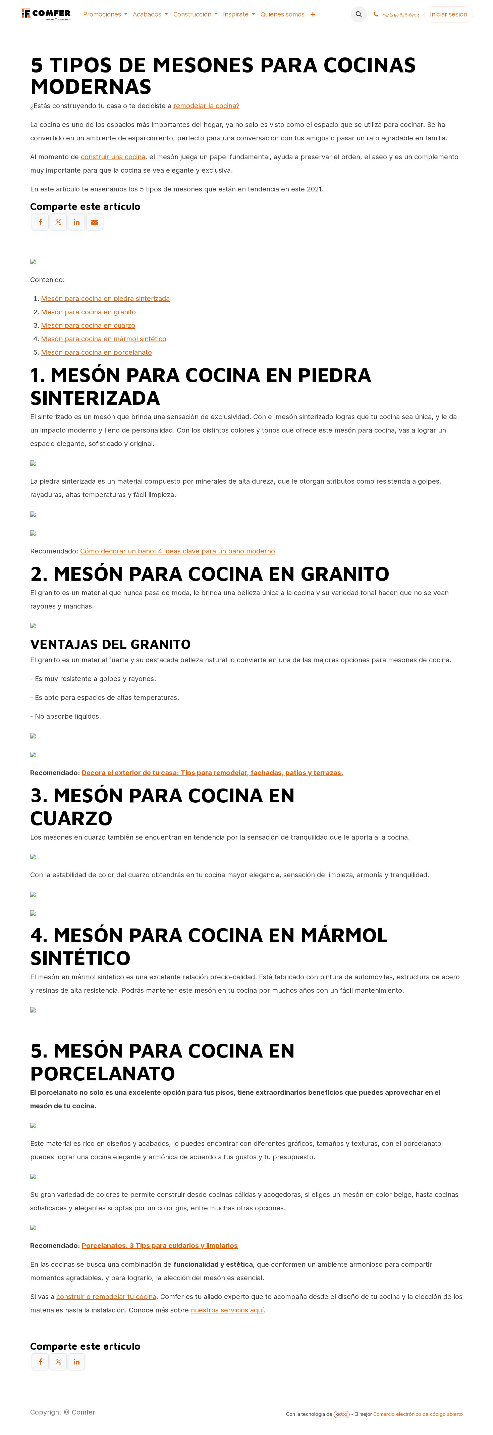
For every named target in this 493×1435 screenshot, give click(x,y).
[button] (359, 14)
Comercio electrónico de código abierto (418, 1414)
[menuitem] (105, 14)
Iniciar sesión (448, 14)
